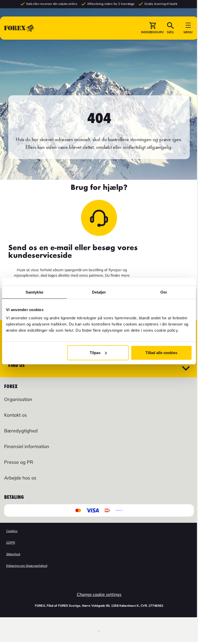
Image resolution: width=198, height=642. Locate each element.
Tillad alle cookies (161, 352)
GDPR (10, 542)
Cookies (12, 531)
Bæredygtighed (21, 431)
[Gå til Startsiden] (19, 28)
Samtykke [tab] (34, 292)
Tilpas (95, 352)
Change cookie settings (99, 594)
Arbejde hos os (20, 478)
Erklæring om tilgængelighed (26, 566)
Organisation (18, 399)
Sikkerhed (13, 554)
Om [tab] (163, 292)
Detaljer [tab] (99, 292)
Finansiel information (26, 446)
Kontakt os (15, 415)
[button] (152, 28)
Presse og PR (18, 462)
